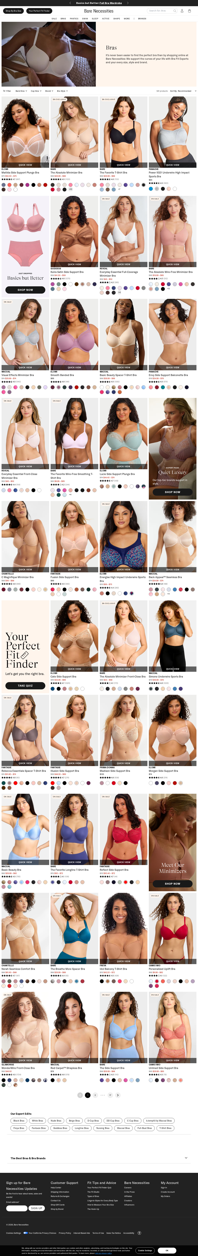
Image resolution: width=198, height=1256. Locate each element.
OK (167, 1251)
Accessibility (128, 1233)
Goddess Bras (60, 1128)
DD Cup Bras (113, 1120)
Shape (116, 18)
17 (110, 1095)
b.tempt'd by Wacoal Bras (159, 1120)
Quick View (25, 165)
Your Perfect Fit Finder (39, 11)
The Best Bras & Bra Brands (28, 1158)
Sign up (36, 1208)
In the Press (129, 1192)
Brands (142, 18)
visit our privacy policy (103, 1253)
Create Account (168, 1192)
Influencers (129, 1204)
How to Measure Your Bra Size (100, 1204)
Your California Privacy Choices (42, 1233)
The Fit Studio (93, 1192)
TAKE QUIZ (25, 685)
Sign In (164, 1187)
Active (105, 18)
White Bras (37, 1120)
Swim (85, 18)
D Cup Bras (93, 1120)
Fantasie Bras (39, 1128)
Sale (54, 18)
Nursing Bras (102, 1128)
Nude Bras (56, 1120)
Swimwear (99, 2)
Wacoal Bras (123, 1128)
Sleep (95, 18)
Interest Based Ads (81, 1233)
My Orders (165, 1196)
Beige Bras (74, 1120)
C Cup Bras (132, 1120)
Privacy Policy (65, 1233)
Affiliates (128, 1196)
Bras (63, 18)
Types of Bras (93, 1196)
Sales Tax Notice (113, 1233)
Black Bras (18, 1120)
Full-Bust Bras (145, 1128)
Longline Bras (82, 1128)
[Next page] (118, 1095)
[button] (190, 11)
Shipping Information (60, 1192)
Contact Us (55, 1200)
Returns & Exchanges (60, 1196)
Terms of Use (98, 1233)
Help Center (56, 1187)
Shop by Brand (57, 1209)
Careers (127, 1187)
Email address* (12, 1202)
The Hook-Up (93, 1209)
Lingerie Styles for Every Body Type (102, 1200)
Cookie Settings (145, 1251)
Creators (128, 1200)
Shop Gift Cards (58, 1204)
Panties (74, 18)
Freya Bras (18, 1128)
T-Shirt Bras (165, 1128)
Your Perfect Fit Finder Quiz (99, 1187)
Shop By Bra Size (13, 11)
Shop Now (25, 289)
